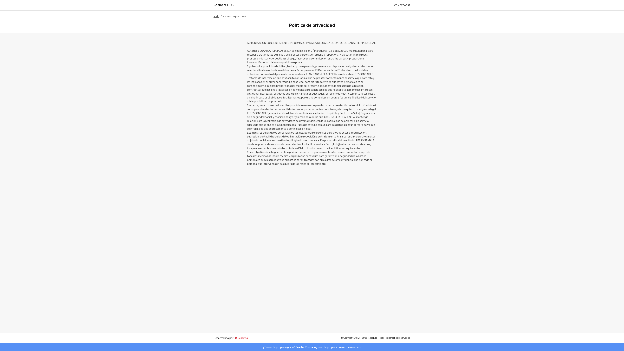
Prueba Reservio (305, 347)
